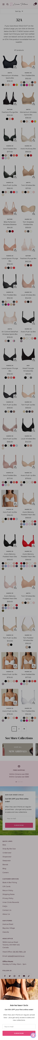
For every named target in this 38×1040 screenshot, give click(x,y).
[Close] (34, 982)
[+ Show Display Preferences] (33, 1035)
